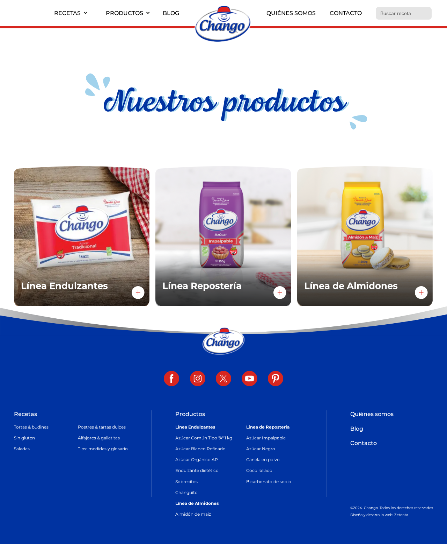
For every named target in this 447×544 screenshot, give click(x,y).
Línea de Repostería (268, 427)
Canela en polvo (263, 459)
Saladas (22, 448)
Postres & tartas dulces (102, 427)
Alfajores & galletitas (99, 437)
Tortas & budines (31, 427)
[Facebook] (171, 379)
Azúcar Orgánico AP (196, 459)
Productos (124, 13)
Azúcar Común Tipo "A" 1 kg (203, 437)
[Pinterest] (275, 379)
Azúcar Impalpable (266, 437)
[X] (223, 379)
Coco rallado (259, 470)
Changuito (186, 492)
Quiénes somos (291, 13)
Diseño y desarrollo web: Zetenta (379, 515)
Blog (171, 13)
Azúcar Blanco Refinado (200, 448)
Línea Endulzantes (195, 427)
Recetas (67, 13)
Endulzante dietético (197, 470)
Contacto (346, 13)
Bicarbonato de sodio (268, 481)
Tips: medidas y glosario (103, 448)
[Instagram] (197, 379)
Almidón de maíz (193, 514)
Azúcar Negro (260, 448)
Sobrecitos (186, 481)
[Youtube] (249, 379)
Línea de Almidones (197, 503)
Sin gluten (24, 437)
